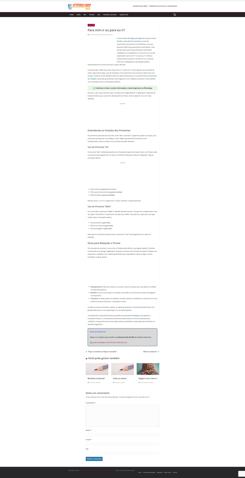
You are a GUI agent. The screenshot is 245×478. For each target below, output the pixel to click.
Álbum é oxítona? (150, 351)
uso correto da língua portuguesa (131, 38)
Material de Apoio (110, 15)
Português (91, 25)
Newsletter (124, 15)
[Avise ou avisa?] (122, 364)
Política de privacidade (149, 472)
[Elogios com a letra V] (148, 364)
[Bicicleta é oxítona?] (97, 364)
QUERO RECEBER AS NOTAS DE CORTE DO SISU (109, 342)
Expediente (160, 472)
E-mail (88, 440)
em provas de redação (130, 315)
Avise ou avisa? (119, 378)
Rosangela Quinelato (107, 34)
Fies (85, 15)
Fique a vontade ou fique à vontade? (102, 351)
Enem (78, 15)
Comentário (91, 403)
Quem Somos (167, 472)
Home (71, 15)
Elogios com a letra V (148, 378)
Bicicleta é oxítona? (96, 378)
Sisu (98, 15)
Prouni (91, 15)
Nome (88, 430)
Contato (175, 472)
